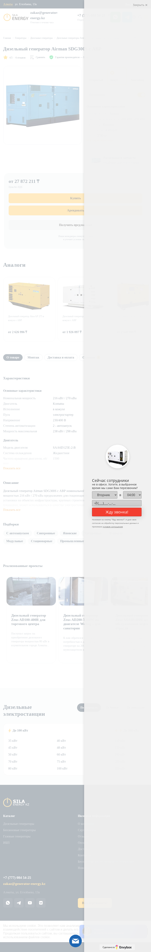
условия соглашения (113, 526)
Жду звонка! (117, 512)
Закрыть (139, 5)
